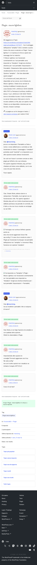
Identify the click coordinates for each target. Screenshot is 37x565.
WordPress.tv (7, 519)
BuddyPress (6, 534)
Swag (22, 519)
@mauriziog (11, 142)
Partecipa (22, 510)
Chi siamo (5, 495)
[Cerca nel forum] (20, 18)
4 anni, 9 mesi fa (13, 382)
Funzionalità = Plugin (13, 12)
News (3, 498)
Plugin (21, 501)
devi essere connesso (10, 114)
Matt (4, 528)
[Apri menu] (34, 2)
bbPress (5, 531)
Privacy (4, 504)
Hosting (4, 501)
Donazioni (23, 516)
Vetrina (21, 495)
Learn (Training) (7, 510)
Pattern (21, 504)
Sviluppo (4, 516)
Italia (7, 541)
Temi (20, 498)
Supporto (5, 513)
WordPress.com (7, 525)
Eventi (21, 513)
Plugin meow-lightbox (9, 415)
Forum (3, 7)
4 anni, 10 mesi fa (16, 34)
